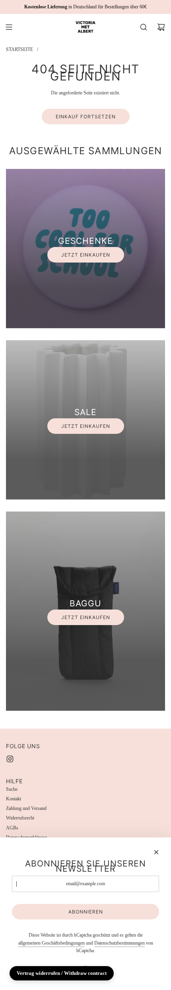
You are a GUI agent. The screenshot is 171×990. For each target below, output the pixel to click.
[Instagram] (10, 759)
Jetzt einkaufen (85, 255)
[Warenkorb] (161, 27)
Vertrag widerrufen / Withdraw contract (62, 973)
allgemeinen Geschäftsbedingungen (51, 943)
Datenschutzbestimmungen (119, 943)
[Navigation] (8, 27)
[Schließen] (156, 852)
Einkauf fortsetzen (86, 117)
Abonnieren (85, 912)
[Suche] (143, 27)
